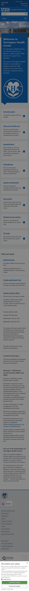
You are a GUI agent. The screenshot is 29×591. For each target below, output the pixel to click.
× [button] (27, 563)
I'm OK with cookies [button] (14, 582)
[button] (14, 579)
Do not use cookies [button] (14, 586)
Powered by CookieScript (7, 589)
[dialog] (14, 576)
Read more (7, 577)
